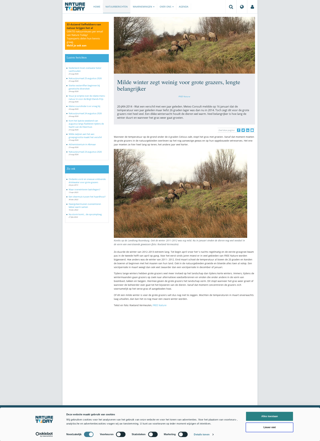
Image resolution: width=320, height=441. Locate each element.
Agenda (183, 6)
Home (96, 6)
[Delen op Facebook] (238, 130)
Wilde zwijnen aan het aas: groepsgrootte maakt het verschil (85, 136)
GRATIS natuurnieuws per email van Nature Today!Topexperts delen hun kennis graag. (85, 38)
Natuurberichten (117, 6)
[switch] (121, 434)
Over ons (166, 6)
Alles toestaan (269, 416)
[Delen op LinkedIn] (247, 130)
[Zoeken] (231, 6)
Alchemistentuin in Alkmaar (82, 144)
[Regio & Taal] (241, 6)
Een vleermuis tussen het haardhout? (87, 196)
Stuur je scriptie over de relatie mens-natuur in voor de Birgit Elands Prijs (87, 97)
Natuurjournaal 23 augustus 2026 (85, 151)
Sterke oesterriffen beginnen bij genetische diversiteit (84, 87)
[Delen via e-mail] (252, 130)
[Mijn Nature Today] (252, 6)
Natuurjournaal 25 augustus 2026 (85, 78)
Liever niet (270, 427)
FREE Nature (184, 96)
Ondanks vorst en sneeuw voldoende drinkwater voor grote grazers (87, 181)
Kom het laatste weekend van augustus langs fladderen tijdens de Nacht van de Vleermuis (86, 123)
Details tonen (201, 434)
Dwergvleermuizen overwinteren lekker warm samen (85, 205)
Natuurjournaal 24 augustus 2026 (85, 113)
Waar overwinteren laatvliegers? (84, 189)
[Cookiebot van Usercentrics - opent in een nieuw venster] (44, 434)
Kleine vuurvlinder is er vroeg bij (84, 106)
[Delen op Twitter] (243, 130)
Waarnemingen (143, 6)
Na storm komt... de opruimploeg (85, 214)
